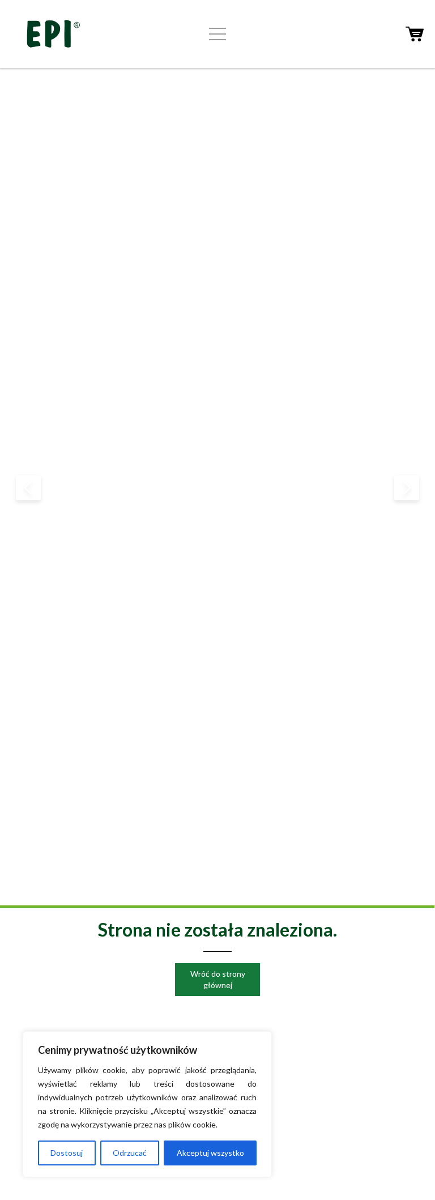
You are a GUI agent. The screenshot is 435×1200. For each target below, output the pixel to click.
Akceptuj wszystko (210, 1153)
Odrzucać (130, 1153)
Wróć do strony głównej (217, 979)
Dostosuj (66, 1153)
